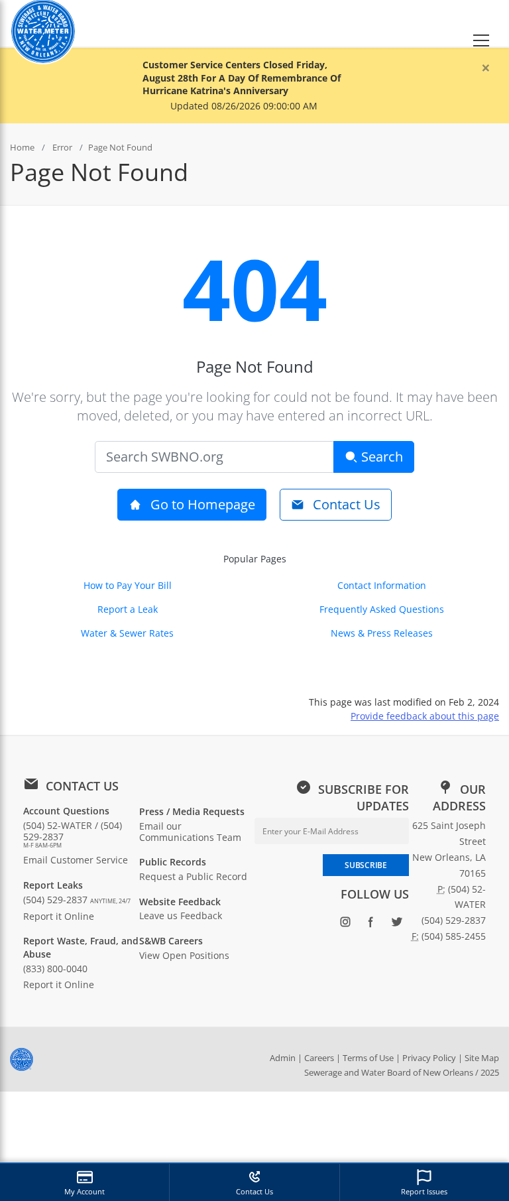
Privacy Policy (429, 1058)
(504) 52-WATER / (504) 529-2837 (72, 834)
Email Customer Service (75, 859)
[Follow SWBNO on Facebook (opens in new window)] (371, 924)
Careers (319, 1058)
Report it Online (58, 916)
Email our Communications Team (190, 832)
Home (22, 147)
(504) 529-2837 (77, 899)
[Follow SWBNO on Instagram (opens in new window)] (345, 924)
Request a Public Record (193, 876)
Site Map (482, 1058)
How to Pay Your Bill (128, 585)
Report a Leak (127, 609)
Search (380, 457)
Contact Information (381, 585)
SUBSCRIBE (365, 865)
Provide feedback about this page (425, 716)
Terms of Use (368, 1058)
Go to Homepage (201, 504)
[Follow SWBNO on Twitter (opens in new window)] (397, 924)
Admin (283, 1058)
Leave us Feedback (180, 915)
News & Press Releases (382, 633)
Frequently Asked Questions (381, 609)
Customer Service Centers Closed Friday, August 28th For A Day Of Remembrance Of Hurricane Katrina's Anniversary (241, 77)
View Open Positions (184, 955)
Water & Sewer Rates (127, 633)
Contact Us (345, 504)
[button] (481, 23)
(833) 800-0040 (55, 968)
